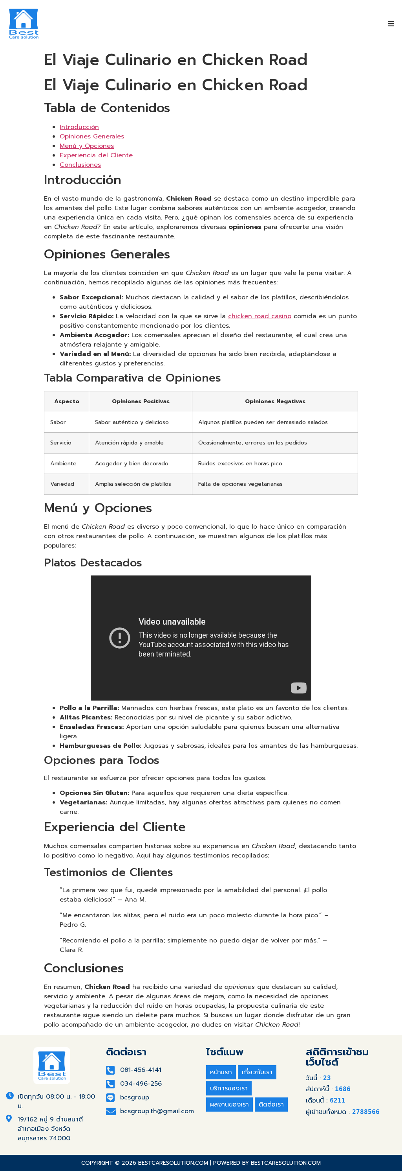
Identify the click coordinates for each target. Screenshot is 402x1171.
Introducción (79, 127)
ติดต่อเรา (271, 1104)
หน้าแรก (221, 1072)
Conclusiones (80, 165)
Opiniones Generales (92, 136)
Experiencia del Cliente (96, 155)
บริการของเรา (229, 1088)
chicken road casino (259, 316)
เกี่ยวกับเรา (257, 1072)
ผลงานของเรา (229, 1104)
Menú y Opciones (87, 146)
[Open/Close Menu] (391, 24)
